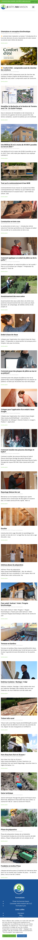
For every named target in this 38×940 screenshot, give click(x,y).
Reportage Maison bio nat (10, 492)
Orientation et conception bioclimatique (15, 31)
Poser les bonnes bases (21, 901)
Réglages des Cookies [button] (9, 936)
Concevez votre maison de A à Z (21, 903)
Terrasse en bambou (8, 644)
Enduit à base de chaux (9, 335)
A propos (21, 913)
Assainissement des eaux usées (13, 296)
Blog (20, 915)
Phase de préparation (9, 830)
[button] (33, 7)
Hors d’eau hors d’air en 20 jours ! (13, 755)
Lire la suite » (4, 43)
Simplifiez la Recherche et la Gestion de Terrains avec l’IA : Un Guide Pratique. (19, 107)
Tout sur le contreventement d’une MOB (16, 183)
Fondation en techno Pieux (11, 866)
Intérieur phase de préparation (12, 565)
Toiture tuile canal (7, 718)
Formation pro (21, 906)
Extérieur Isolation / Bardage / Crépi (14, 682)
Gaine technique (7, 793)
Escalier (4, 528)
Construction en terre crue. (11, 221)
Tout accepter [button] (22, 936)
